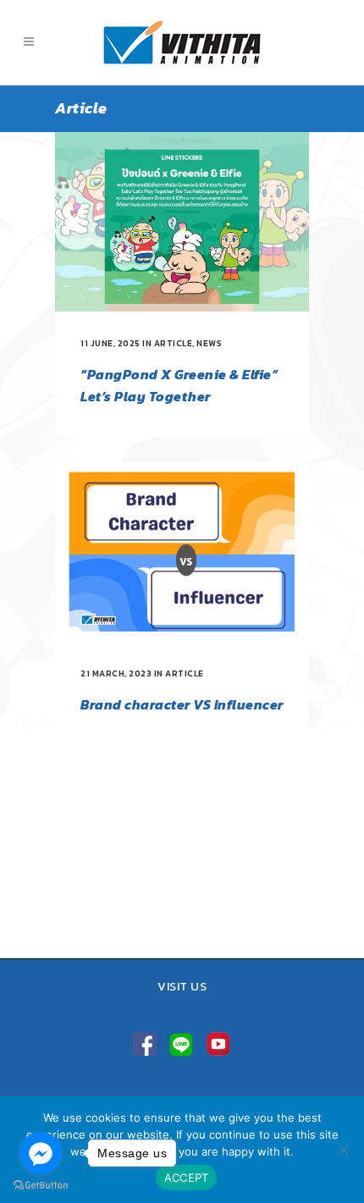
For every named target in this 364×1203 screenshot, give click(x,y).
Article (173, 343)
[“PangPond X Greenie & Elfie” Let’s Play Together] (182, 222)
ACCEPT (186, 1177)
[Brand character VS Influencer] (182, 552)
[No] (342, 1149)
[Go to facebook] (40, 1153)
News (209, 343)
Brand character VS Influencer (182, 704)
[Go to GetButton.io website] (41, 1185)
